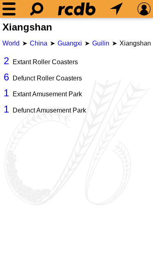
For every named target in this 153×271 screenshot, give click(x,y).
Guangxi (70, 43)
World (11, 43)
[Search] (36, 8)
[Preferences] (144, 8)
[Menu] (9, 8)
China (38, 43)
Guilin (100, 43)
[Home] (76, 8)
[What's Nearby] (116, 8)
